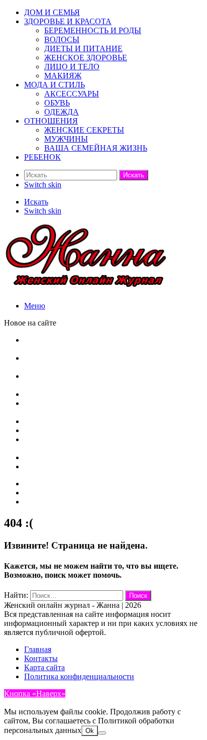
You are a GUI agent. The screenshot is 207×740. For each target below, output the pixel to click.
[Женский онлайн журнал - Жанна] (86, 288)
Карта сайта (44, 492)
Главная (37, 483)
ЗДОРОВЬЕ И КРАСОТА (68, 21)
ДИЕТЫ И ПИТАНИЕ (83, 48)
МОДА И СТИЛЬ (54, 84)
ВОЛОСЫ (61, 39)
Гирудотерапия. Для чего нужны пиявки (93, 421)
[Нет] (102, 732)
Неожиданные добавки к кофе (76, 394)
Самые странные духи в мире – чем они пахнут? (107, 457)
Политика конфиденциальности (79, 676)
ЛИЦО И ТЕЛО (71, 66)
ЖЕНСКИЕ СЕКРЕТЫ (84, 130)
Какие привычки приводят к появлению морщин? (110, 466)
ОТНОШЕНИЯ (51, 121)
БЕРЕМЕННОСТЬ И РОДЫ (92, 30)
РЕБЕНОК (42, 157)
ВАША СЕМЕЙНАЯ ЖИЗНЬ (95, 148)
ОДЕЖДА (61, 112)
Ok (89, 730)
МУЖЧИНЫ (66, 139)
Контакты (41, 501)
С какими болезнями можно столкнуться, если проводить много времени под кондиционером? (106, 362)
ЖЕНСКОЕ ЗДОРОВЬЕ (85, 57)
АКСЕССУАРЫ (71, 93)
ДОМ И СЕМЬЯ (52, 12)
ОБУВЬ (57, 102)
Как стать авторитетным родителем (85, 430)
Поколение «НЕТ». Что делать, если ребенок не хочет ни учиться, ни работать (106, 344)
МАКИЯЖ (62, 75)
